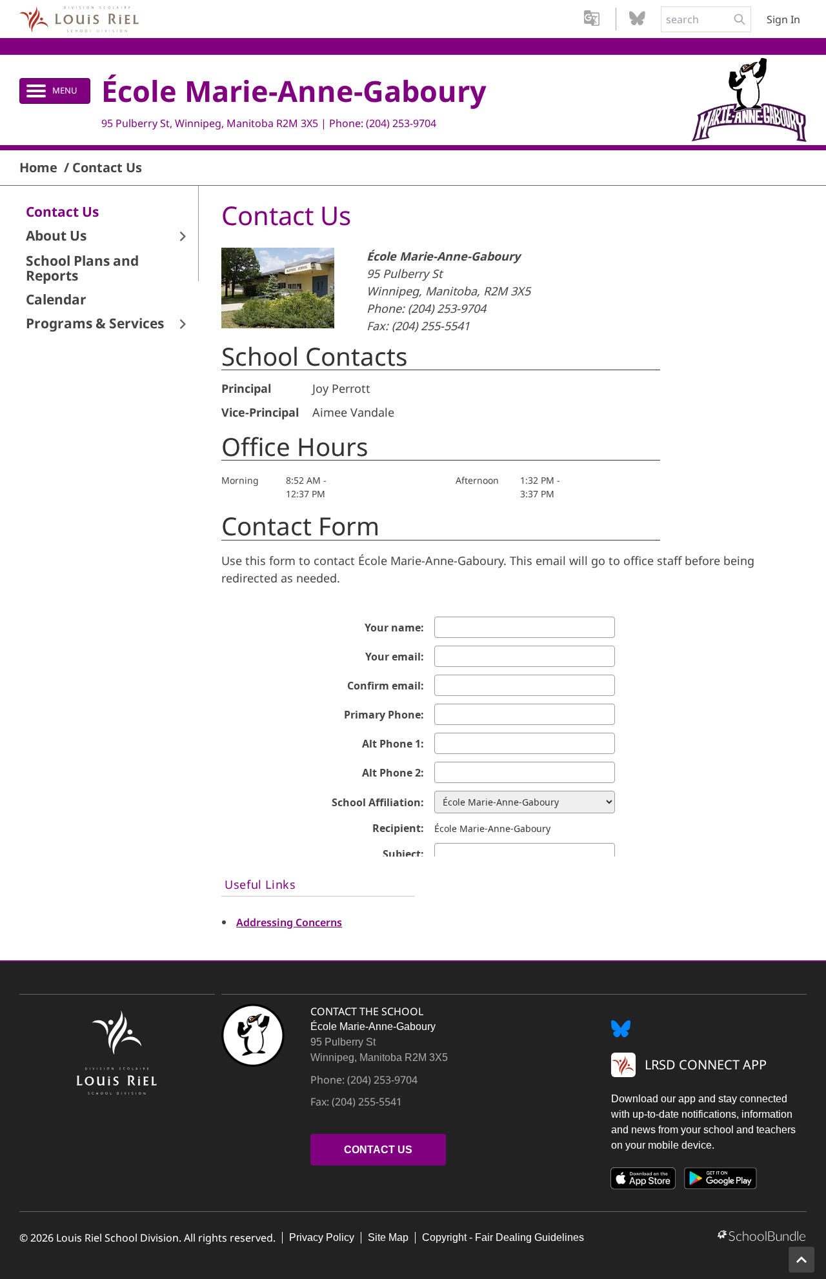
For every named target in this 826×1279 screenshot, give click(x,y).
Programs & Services (95, 323)
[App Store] (643, 1181)
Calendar (56, 299)
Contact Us (107, 167)
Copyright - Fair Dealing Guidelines (503, 1237)
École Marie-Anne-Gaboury (294, 90)
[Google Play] (721, 1181)
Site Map (388, 1237)
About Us (56, 235)
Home (38, 167)
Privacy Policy (321, 1237)
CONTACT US (378, 1149)
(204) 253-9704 (401, 123)
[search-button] (739, 19)
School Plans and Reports (82, 268)
